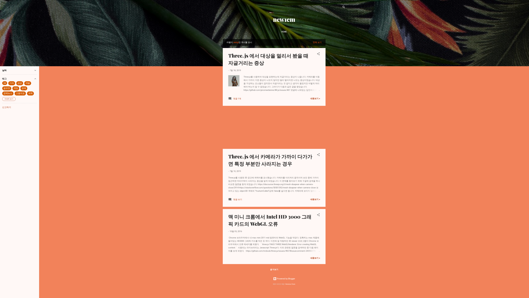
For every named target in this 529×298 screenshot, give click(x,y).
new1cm (284, 19)
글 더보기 (274, 269)
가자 (12, 83)
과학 (30, 93)
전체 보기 (317, 42)
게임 (16, 88)
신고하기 (6, 107)
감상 (19, 83)
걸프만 (6, 88)
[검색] (343, 7)
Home (284, 31)
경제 (24, 88)
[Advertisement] (336, 80)
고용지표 (20, 93)
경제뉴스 (7, 93)
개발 (27, 83)
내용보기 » (315, 98)
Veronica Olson (290, 284)
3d (4, 83)
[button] (318, 54)
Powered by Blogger (285, 278)
